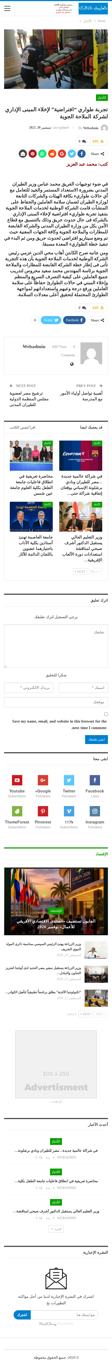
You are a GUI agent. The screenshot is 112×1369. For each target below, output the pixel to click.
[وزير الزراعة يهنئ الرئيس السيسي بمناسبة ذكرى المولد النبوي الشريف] (96, 950)
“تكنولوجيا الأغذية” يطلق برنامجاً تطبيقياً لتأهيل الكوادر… (43, 992)
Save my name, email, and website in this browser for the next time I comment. (59, 724)
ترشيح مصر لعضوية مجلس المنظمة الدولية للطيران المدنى (29, 399)
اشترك (22, 1315)
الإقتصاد (56, 911)
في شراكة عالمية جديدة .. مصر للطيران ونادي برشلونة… (56, 1150)
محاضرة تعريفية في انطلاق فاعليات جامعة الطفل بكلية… (56, 1181)
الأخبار (102, 98)
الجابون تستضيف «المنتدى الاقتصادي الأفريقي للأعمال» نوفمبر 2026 (56, 924)
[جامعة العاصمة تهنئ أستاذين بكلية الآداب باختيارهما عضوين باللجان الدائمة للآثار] (31, 517)
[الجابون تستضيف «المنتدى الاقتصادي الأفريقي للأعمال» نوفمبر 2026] (56, 901)
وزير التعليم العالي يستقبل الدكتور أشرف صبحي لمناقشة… (56, 1211)
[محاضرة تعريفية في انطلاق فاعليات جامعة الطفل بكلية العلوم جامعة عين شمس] (31, 456)
